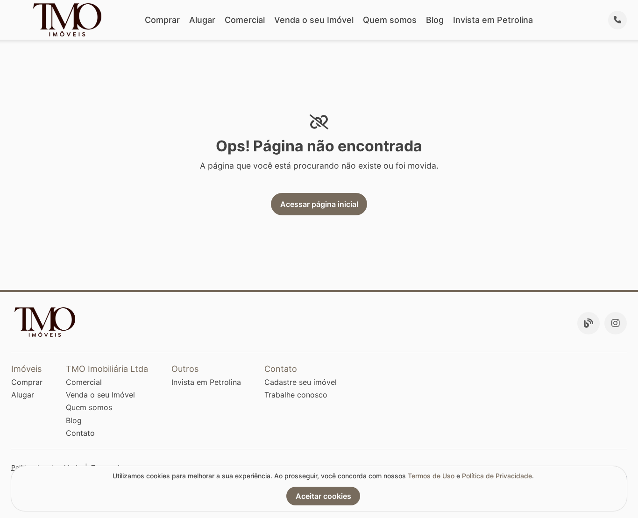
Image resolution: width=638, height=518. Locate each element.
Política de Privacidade (497, 476)
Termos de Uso (431, 476)
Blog (435, 20)
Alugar (202, 20)
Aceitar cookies (323, 496)
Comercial (245, 20)
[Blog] (588, 323)
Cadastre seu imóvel (300, 382)
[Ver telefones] (617, 20)
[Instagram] (615, 323)
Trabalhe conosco (295, 394)
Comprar (162, 20)
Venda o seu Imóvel (314, 20)
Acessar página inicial (319, 204)
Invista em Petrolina (493, 20)
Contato (80, 433)
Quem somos (390, 20)
